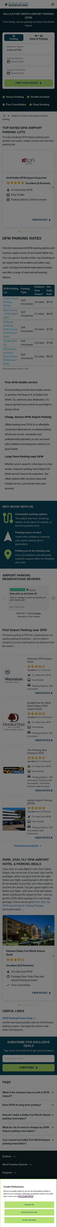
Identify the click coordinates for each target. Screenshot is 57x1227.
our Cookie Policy (26, 1196)
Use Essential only (29, 1212)
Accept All (29, 1204)
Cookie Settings (29, 1220)
